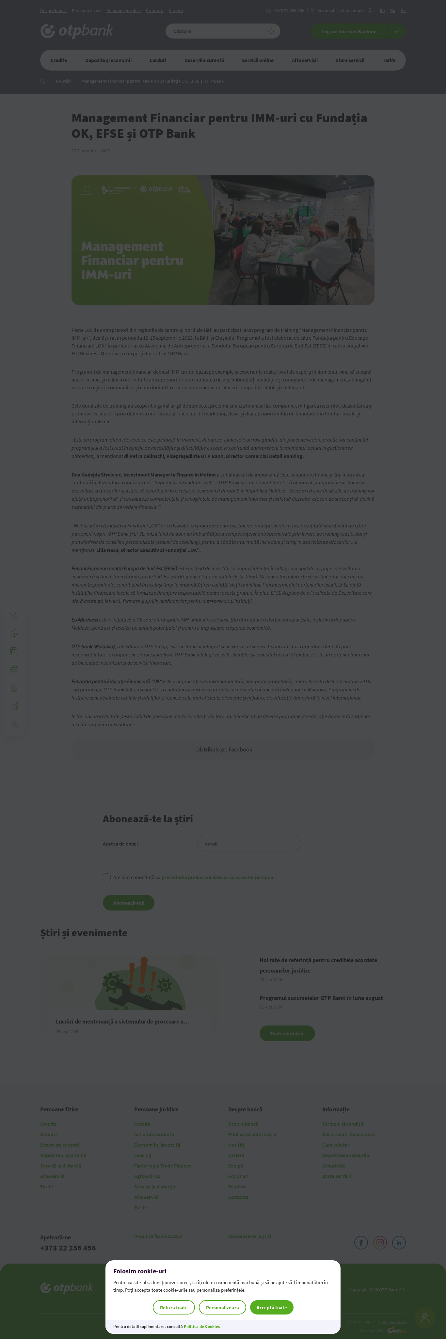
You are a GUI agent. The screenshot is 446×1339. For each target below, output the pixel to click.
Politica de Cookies (202, 1326)
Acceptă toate (272, 1307)
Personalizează (222, 1307)
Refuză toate (174, 1307)
